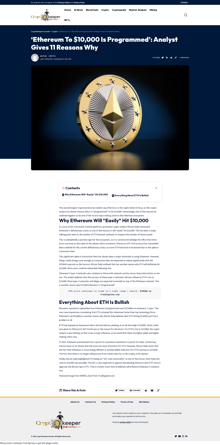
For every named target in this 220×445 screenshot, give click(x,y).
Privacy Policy (64, 2)
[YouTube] (179, 436)
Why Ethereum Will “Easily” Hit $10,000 (86, 194)
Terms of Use (78, 2)
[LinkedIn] (186, 436)
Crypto (52, 56)
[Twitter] (176, 436)
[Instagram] (183, 436)
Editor (43, 56)
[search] (185, 15)
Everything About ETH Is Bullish (132, 195)
